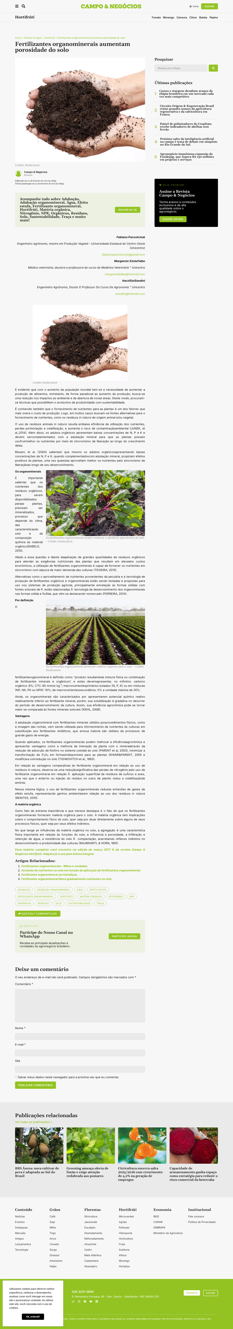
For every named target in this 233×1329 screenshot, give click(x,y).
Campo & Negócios (35, 172)
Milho (53, 1227)
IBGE (156, 1216)
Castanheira (91, 1260)
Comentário (24, 984)
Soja (52, 1222)
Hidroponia (125, 1233)
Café (52, 1216)
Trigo (53, 1233)
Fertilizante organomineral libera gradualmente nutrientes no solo (66, 879)
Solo (58, 903)
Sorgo (53, 1249)
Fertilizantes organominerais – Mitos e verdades (54, 866)
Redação (28, 175)
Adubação (24, 889)
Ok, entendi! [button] (33, 1316)
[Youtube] (90, 1301)
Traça (100, 903)
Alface (122, 1255)
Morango (168, 17)
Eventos (20, 1222)
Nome (20, 1028)
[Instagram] (79, 1301)
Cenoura (182, 17)
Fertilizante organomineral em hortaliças (49, 874)
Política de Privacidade (202, 1222)
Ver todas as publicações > (33, 1122)
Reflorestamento (94, 1238)
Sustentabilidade (79, 903)
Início (18, 37)
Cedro (88, 1249)
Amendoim (56, 1260)
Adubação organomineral (53, 889)
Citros (193, 17)
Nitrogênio (116, 896)
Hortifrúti (24, 17)
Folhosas (124, 1227)
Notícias (20, 1216)
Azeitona (124, 1249)
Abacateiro (90, 1266)
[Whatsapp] (73, 1301)
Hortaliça (124, 1266)
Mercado (20, 1233)
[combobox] (181, 68)
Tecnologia (21, 1249)
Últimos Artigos (33, 37)
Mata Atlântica (92, 1255)
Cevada (54, 1244)
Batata (203, 17)
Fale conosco (196, 1216)
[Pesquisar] (213, 68)
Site (17, 1060)
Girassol (54, 1255)
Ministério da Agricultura (168, 1233)
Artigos (19, 1238)
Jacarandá (90, 1222)
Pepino (214, 17)
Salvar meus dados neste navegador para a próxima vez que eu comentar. (68, 1077)
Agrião (123, 1222)
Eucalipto (89, 1227)
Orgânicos (24, 903)
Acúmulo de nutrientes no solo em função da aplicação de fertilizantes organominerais (80, 870)
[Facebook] (84, 1301)
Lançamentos (23, 1244)
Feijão (53, 1266)
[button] (17, 6)
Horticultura (126, 1238)
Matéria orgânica (91, 896)
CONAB (157, 1222)
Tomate (156, 17)
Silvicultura (90, 1216)
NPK (131, 896)
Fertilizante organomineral (35, 896)
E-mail (20, 1044)
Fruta (122, 1244)
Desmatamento (93, 1233)
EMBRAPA (159, 1227)
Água (80, 889)
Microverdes (126, 1216)
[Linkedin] (96, 1301)
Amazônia (90, 1244)
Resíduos (43, 903)
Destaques (21, 1227)
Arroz (53, 1238)
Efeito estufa (98, 889)
